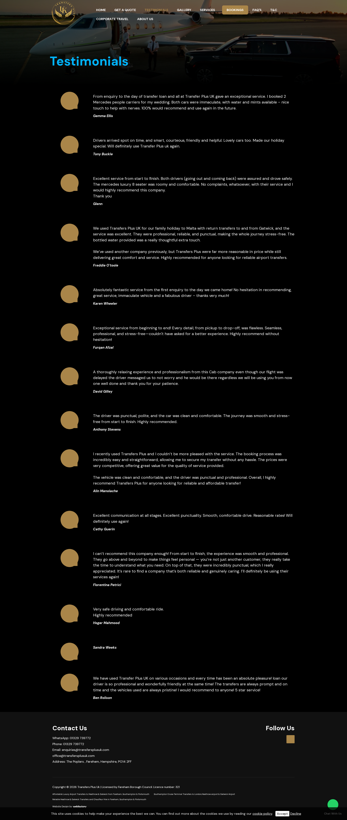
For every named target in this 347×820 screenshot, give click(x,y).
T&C (273, 10)
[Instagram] (290, 739)
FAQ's (257, 10)
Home (101, 10)
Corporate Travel (112, 19)
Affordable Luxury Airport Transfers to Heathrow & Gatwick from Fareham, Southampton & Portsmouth (100, 794)
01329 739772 (80, 738)
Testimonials (156, 10)
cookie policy (262, 813)
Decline (295, 813)
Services (207, 10)
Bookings (235, 10)
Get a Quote (125, 10)
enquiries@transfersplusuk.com (85, 750)
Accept (282, 813)
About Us (145, 19)
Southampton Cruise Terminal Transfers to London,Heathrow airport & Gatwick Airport (194, 794)
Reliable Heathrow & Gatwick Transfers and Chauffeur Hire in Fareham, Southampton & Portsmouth (99, 799)
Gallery (184, 10)
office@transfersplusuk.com (73, 756)
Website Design (60, 806)
